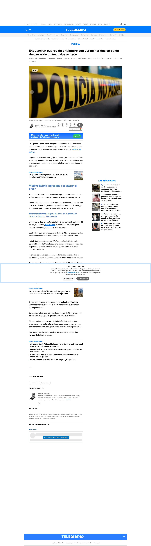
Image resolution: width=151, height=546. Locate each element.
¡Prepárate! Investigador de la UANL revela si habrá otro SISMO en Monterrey (48, 176)
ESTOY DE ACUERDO (83, 278)
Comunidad (40, 35)
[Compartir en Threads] (70, 124)
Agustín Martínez (41, 125)
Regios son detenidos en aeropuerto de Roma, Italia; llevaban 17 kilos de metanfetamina (111, 227)
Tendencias (84, 35)
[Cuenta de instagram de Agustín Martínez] (39, 403)
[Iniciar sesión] (125, 24)
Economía (113, 35)
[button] (75, 129)
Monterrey (58, 24)
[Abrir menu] (26, 29)
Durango (107, 24)
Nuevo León (44, 383)
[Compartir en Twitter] (66, 124)
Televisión (64, 35)
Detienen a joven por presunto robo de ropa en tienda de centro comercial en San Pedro (111, 198)
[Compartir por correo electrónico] (74, 124)
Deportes (94, 35)
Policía (49, 35)
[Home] (75, 30)
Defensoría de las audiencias (84, 543)
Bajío (100, 24)
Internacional (103, 35)
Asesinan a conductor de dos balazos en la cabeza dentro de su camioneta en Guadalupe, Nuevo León (111, 189)
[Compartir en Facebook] (62, 124)
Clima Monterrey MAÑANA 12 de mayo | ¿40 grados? (53, 360)
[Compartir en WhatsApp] (58, 124)
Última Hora (31, 35)
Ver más (68, 400)
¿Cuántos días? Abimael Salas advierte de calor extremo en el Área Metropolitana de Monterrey (56, 345)
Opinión (121, 35)
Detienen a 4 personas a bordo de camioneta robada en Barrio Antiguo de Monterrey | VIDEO (111, 217)
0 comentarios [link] (33, 429)
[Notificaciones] (121, 24)
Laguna (78, 24)
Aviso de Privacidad (58, 543)
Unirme (75, 136)
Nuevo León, (50, 225)
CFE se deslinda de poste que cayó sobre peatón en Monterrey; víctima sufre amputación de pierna (111, 208)
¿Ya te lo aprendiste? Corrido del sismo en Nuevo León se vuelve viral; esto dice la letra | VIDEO (49, 292)
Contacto (97, 543)
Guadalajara (68, 24)
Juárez (33, 383)
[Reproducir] (35, 70)
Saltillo (93, 24)
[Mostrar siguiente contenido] (119, 92)
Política (56, 35)
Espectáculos (74, 35)
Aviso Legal (70, 543)
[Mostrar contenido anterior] (32, 92)
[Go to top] (124, 537)
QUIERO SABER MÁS (68, 278)
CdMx (50, 24)
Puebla (85, 24)
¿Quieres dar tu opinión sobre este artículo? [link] (56, 437)
